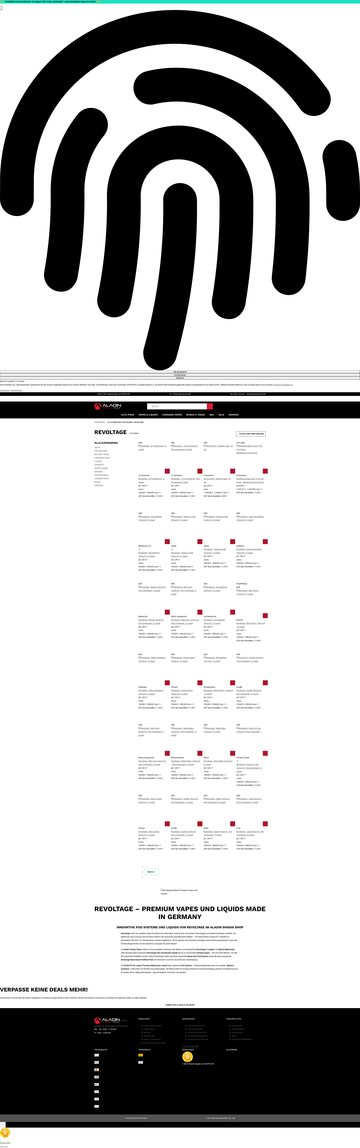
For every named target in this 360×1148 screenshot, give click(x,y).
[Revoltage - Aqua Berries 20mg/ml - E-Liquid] (218, 600)
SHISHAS (98, 471)
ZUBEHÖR (98, 485)
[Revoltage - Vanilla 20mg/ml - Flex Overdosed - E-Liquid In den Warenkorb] (265, 682)
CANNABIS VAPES (102, 458)
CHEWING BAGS (101, 478)
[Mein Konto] (259, 406)
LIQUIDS (98, 461)
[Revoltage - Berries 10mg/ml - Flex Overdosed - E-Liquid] (153, 600)
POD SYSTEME (100, 451)
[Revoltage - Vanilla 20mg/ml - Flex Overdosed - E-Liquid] (251, 670)
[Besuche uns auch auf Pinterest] (246, 1054)
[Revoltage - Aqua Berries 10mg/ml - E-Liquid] (153, 529)
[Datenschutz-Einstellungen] (1, 8)
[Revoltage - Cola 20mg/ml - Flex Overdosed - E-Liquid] (251, 811)
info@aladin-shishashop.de (116, 1026)
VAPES (97, 447)
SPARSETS (99, 465)
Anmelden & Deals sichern (180, 1005)
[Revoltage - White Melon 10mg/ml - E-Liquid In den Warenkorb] (232, 682)
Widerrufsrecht (238, 1029)
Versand (239, 1118)
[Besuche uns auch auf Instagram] (246, 1065)
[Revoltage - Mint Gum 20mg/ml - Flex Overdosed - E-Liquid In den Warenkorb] (167, 753)
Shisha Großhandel (152, 1039)
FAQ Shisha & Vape (196, 1025)
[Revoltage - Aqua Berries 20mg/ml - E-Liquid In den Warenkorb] (232, 612)
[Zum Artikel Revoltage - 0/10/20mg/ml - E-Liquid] (167, 471)
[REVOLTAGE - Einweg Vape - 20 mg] (218, 459)
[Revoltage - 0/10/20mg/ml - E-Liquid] (153, 459)
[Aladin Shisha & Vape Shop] (107, 406)
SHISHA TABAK (101, 468)
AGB (234, 1036)
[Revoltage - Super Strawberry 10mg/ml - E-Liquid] (251, 529)
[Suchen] (210, 406)
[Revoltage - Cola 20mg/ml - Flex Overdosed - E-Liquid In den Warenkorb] (265, 823)
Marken (233, 414)
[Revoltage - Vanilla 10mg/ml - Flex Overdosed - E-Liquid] (185, 811)
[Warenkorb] (264, 406)
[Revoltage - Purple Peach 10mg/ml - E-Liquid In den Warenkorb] (199, 682)
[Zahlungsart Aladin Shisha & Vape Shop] (114, 1080)
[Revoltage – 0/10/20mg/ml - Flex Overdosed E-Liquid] (185, 459)
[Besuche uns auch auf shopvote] (187, 1056)
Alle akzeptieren (180, 372)
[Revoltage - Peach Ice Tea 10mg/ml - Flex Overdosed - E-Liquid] (251, 741)
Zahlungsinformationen (198, 1039)
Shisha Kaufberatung (197, 1032)
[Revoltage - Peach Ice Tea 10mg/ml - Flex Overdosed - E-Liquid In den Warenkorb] (265, 753)
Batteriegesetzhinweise (242, 1039)
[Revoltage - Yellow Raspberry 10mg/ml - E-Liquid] (153, 670)
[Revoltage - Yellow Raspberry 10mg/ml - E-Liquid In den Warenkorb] (167, 682)
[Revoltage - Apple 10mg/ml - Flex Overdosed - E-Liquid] (218, 811)
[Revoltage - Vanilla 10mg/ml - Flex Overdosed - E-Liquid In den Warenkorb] (199, 823)
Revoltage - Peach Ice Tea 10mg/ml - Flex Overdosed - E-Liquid (249, 768)
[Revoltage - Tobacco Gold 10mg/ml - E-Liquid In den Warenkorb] (232, 541)
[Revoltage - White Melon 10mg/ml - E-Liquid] (218, 670)
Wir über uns (149, 1036)
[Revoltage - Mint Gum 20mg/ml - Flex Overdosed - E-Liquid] (153, 741)
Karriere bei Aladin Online (155, 1043)
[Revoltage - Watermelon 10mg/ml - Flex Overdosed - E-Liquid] (185, 741)
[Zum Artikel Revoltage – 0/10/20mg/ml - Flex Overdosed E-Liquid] (199, 471)
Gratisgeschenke (195, 1029)
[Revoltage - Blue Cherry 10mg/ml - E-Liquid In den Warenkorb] (265, 615)
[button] (153, 474)
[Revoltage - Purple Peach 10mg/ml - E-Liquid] (185, 670)
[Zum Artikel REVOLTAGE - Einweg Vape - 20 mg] (232, 471)
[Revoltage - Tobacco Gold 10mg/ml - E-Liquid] (218, 529)
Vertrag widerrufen (190, 1046)
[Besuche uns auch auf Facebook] (246, 1060)
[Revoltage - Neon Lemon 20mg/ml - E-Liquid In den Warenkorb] (167, 823)
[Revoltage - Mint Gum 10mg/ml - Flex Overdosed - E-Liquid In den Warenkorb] (199, 612)
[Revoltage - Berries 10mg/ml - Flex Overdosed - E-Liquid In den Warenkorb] (167, 612)
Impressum (5, 390)
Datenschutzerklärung (283, 385)
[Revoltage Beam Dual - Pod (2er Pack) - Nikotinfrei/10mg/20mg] (251, 459)
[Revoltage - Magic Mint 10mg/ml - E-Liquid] (218, 741)
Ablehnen (180, 378)
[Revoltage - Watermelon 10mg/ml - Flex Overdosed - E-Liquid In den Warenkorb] (199, 753)
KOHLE (97, 482)
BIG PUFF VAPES (101, 454)
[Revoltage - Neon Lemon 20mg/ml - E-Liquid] (153, 811)
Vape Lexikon (150, 1029)
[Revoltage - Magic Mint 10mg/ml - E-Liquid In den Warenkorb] (232, 753)
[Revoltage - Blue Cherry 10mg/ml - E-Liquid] (251, 603)
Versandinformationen (198, 1036)
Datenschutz (16, 390)
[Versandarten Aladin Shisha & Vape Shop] (158, 1058)
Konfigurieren (180, 375)
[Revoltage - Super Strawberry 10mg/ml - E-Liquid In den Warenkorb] (265, 541)
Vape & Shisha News (153, 1025)
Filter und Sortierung (251, 434)
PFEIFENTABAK (101, 475)
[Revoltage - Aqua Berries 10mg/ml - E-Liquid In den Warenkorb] (167, 541)
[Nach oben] (3, 1125)
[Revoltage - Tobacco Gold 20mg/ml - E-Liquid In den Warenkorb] (199, 541)
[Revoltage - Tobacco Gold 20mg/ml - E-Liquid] (185, 529)
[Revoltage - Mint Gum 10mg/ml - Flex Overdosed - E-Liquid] (185, 600)
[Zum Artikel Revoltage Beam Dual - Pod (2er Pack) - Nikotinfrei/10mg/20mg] (265, 471)
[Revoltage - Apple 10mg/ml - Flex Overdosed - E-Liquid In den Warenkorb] (232, 823)
